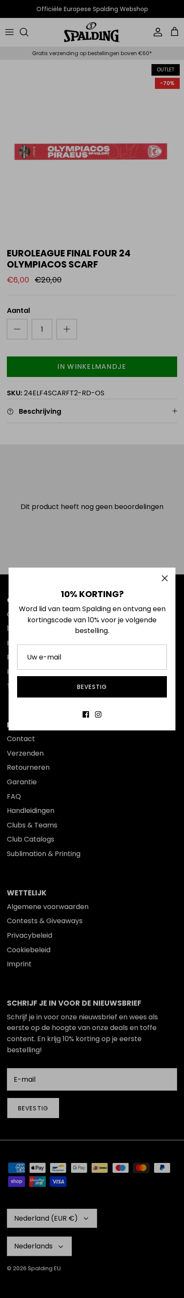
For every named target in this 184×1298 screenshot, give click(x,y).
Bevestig (92, 687)
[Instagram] (98, 714)
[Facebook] (86, 714)
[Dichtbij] (164, 578)
